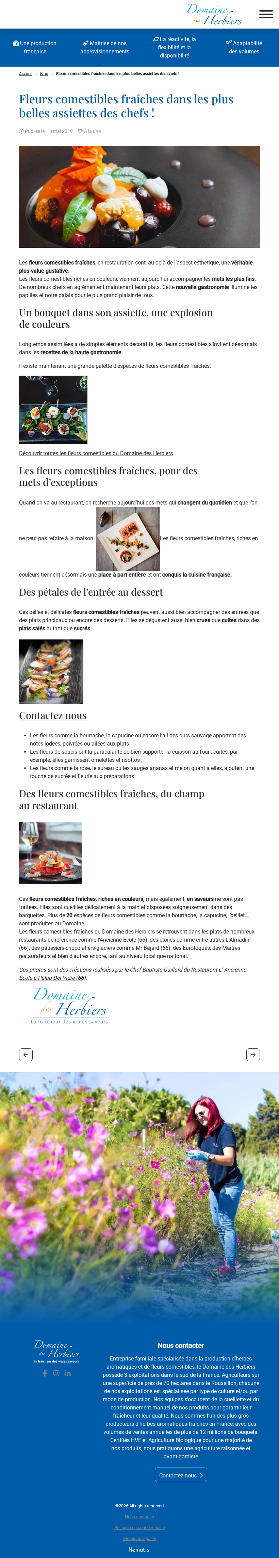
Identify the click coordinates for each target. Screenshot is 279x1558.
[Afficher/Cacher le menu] (266, 14)
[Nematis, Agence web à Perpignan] (139, 1549)
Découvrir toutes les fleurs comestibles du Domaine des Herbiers (96, 453)
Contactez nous (53, 714)
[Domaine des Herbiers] (214, 14)
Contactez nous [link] (178, 1475)
